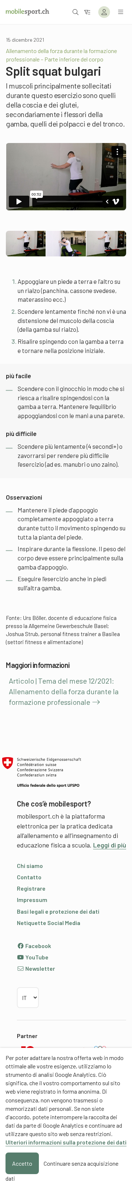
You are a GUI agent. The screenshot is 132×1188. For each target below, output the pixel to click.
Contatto (29, 876)
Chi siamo (30, 865)
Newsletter (39, 968)
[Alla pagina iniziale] (27, 12)
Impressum (32, 899)
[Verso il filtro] (87, 12)
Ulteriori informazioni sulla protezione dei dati (66, 1142)
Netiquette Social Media (48, 922)
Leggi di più (109, 845)
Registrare (31, 888)
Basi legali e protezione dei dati (58, 911)
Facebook (37, 945)
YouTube (36, 957)
